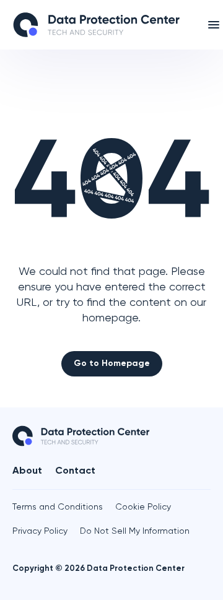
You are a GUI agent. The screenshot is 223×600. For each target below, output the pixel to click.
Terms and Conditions (57, 507)
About (27, 471)
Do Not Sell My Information (135, 531)
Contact (75, 471)
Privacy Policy (40, 531)
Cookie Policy (143, 507)
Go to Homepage (112, 363)
